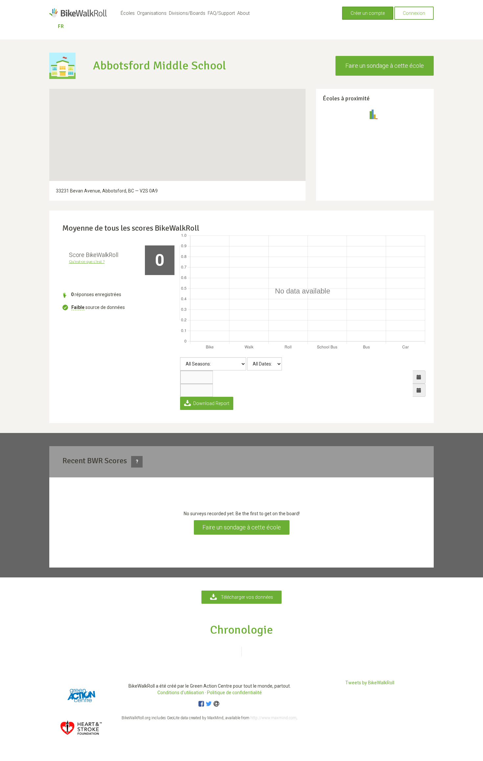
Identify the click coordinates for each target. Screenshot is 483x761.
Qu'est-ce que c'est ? (86, 261)
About (243, 13)
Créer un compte (368, 13)
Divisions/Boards (187, 13)
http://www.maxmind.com (273, 718)
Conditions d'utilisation (180, 692)
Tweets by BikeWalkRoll (369, 682)
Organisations (152, 13)
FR (61, 26)
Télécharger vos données (247, 597)
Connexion (414, 13)
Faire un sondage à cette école (384, 65)
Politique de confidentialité (234, 692)
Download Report (210, 403)
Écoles (128, 13)
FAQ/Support (221, 13)
